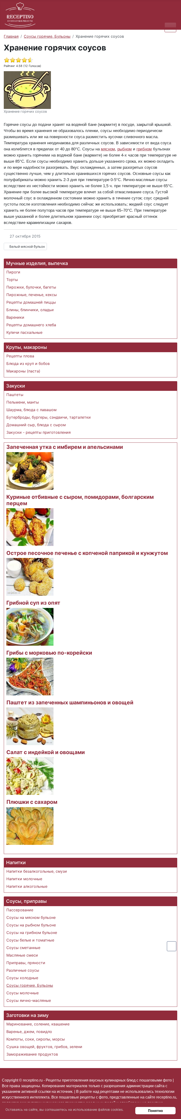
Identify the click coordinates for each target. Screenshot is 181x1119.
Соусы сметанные (23, 947)
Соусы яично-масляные (28, 1000)
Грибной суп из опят (33, 602)
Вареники (15, 317)
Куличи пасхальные (24, 332)
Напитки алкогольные (26, 886)
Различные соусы (22, 970)
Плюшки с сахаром (31, 802)
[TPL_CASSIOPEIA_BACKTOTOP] (171, 946)
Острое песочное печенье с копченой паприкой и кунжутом (87, 553)
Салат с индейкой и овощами (45, 752)
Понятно (155, 1111)
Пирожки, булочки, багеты (31, 287)
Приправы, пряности (25, 962)
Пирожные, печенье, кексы (31, 294)
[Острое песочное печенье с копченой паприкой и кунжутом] (29, 576)
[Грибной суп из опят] (29, 626)
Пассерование (19, 910)
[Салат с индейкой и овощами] (29, 775)
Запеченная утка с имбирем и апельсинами (64, 447)
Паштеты (14, 394)
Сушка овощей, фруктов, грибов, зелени (44, 1046)
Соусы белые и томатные (30, 940)
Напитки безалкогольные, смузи (36, 871)
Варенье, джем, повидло (29, 1031)
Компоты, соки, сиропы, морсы (35, 1039)
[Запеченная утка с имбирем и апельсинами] (29, 470)
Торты (12, 279)
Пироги (13, 272)
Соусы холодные (22, 977)
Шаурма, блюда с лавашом (31, 409)
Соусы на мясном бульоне (31, 917)
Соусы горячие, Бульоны (29, 985)
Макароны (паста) (23, 371)
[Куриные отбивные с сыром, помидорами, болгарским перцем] (29, 526)
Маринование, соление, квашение (38, 1024)
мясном (108, 149)
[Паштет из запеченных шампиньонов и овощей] (29, 725)
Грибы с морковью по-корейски (49, 652)
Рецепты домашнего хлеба (31, 324)
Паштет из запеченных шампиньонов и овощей (69, 702)
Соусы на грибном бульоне (31, 932)
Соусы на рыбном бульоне (31, 925)
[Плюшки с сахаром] (29, 825)
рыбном (124, 149)
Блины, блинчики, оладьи (30, 309)
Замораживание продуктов (32, 1054)
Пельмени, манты (22, 402)
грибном (144, 149)
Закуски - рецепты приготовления (38, 432)
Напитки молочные (24, 878)
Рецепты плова (20, 356)
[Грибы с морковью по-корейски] (29, 676)
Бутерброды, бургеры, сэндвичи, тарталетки (48, 417)
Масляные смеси (22, 955)
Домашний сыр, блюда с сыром (36, 424)
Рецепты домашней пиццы (31, 302)
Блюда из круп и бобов (28, 363)
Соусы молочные (22, 993)
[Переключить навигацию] (170, 27)
